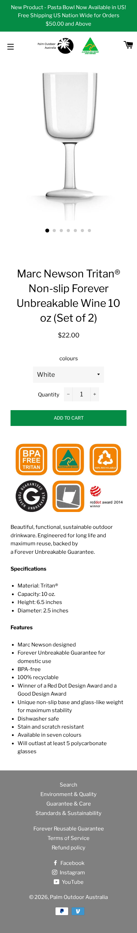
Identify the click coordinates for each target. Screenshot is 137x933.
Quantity (48, 395)
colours (68, 358)
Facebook (71, 863)
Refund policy (68, 848)
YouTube (72, 882)
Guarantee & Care (68, 804)
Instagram (72, 872)
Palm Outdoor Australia (79, 897)
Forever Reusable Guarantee (68, 829)
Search (68, 785)
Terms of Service (68, 838)
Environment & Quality (68, 794)
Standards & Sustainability (68, 813)
